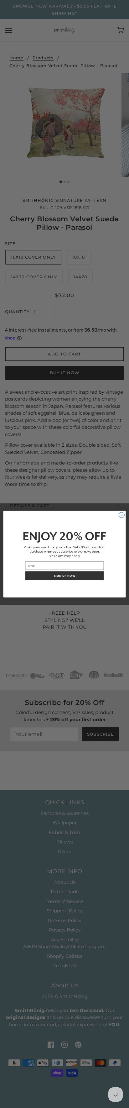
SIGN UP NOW (64, 576)
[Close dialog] (121, 514)
